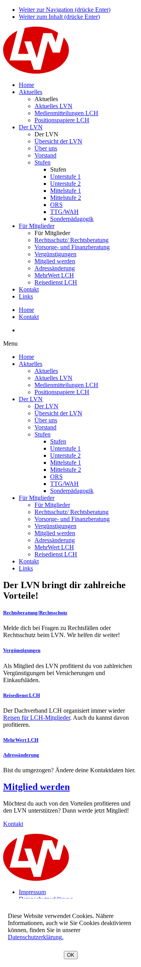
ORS (56, 204)
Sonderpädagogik (72, 218)
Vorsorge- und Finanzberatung (72, 247)
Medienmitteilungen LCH (66, 113)
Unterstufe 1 (65, 176)
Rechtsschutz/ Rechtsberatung (71, 240)
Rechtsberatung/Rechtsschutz (35, 613)
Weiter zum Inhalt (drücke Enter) (59, 16)
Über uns (45, 148)
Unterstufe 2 (65, 183)
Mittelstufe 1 (65, 190)
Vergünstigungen (55, 254)
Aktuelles (30, 92)
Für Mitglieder (36, 226)
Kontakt (29, 289)
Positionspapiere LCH (61, 120)
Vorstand (45, 155)
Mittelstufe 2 (65, 197)
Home (26, 84)
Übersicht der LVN (58, 141)
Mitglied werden (54, 261)
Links (26, 296)
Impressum (32, 892)
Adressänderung (54, 268)
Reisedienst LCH (55, 282)
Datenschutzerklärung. (35, 937)
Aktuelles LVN (53, 106)
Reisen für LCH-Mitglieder (36, 717)
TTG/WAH (64, 211)
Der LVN (31, 127)
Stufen (42, 162)
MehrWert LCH (54, 275)
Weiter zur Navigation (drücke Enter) (64, 9)
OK (70, 955)
